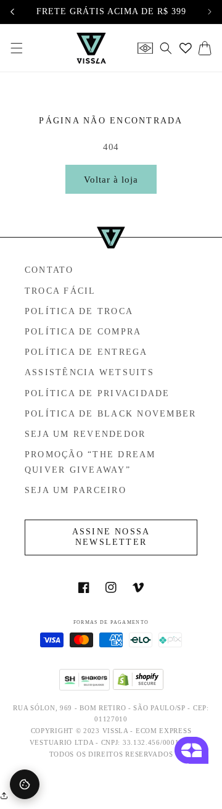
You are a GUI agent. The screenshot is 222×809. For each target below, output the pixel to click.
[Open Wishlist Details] (185, 48)
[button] (16, 48)
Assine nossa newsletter (111, 537)
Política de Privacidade (97, 393)
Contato (49, 270)
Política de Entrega (86, 352)
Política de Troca (79, 311)
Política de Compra (83, 331)
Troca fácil (60, 291)
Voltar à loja (111, 180)
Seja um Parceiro (75, 490)
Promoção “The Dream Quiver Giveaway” (90, 462)
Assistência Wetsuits (89, 372)
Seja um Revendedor (85, 434)
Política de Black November (110, 413)
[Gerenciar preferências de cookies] (24, 784)
